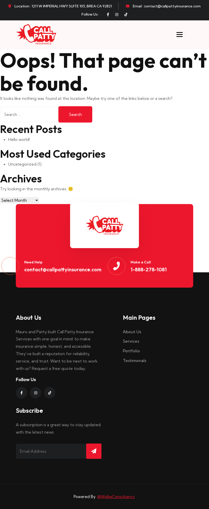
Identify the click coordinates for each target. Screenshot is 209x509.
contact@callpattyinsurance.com (62, 269)
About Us (132, 331)
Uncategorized (22, 164)
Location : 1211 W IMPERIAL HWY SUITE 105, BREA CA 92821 (63, 6)
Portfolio (131, 350)
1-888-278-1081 (148, 269)
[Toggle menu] (179, 34)
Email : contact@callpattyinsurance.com (166, 6)
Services (131, 341)
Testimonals (134, 360)
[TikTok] (125, 14)
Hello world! (19, 139)
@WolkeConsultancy (116, 496)
